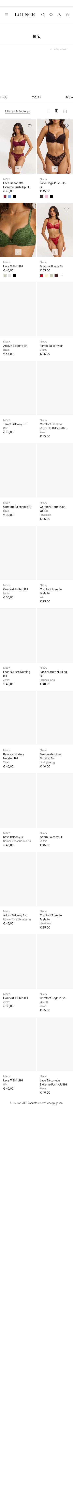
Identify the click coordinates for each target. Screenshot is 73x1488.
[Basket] (67, 15)
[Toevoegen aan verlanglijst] (30, 126)
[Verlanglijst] (51, 15)
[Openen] (6, 15)
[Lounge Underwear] (25, 14)
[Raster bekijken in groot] (48, 111)
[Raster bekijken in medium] (57, 111)
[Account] (59, 15)
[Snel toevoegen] (18, 169)
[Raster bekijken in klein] (65, 111)
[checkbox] (36, 77)
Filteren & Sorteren (17, 111)
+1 (61, 275)
